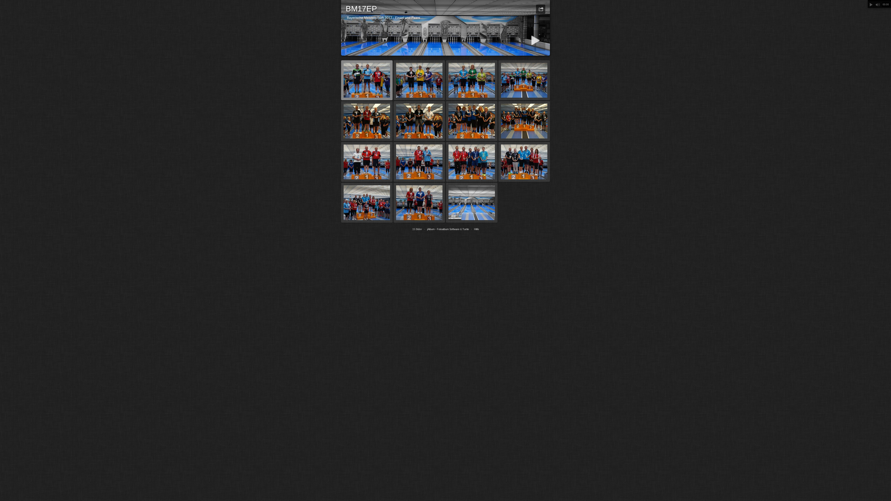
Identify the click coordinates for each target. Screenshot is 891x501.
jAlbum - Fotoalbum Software (443, 229)
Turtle (465, 229)
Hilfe (476, 229)
